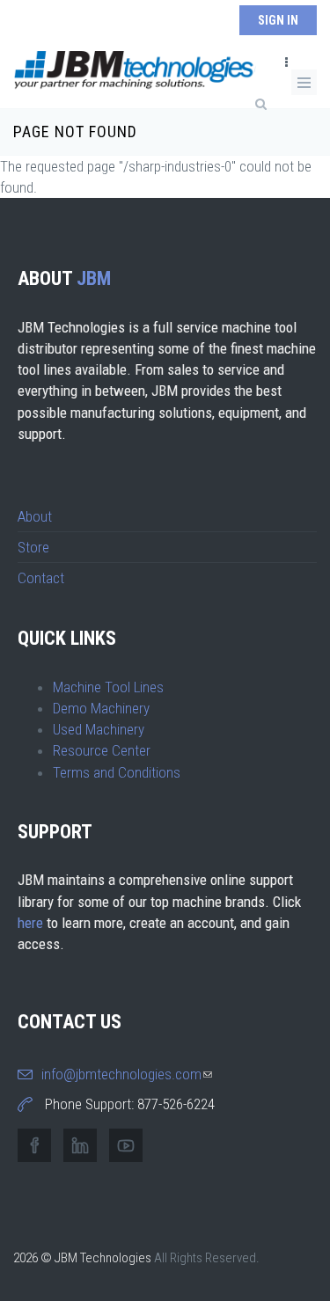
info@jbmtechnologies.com (126, 1074)
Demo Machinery (101, 708)
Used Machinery (98, 729)
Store (33, 547)
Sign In (278, 20)
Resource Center (101, 750)
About (35, 516)
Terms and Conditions (116, 772)
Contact (41, 578)
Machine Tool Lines (108, 687)
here (30, 923)
